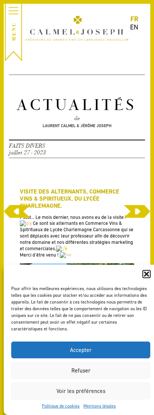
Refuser (80, 370)
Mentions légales (99, 406)
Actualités (77, 106)
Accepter (81, 350)
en (134, 27)
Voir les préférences (80, 391)
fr (134, 19)
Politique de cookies (61, 406)
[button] (146, 274)
